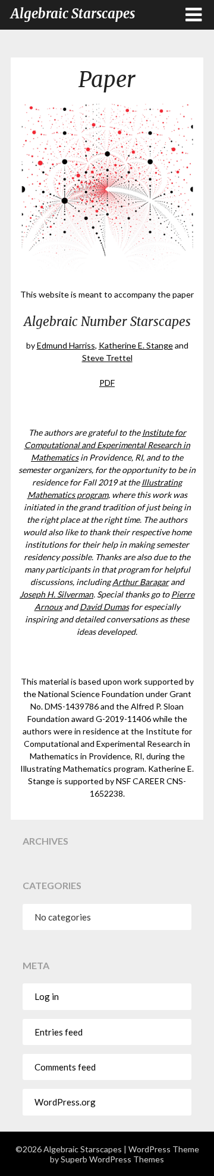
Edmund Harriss (66, 345)
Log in (46, 996)
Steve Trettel (107, 358)
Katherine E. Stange (136, 345)
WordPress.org (65, 1102)
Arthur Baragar (140, 582)
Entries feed (58, 1032)
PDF (107, 383)
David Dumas (104, 607)
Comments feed (65, 1067)
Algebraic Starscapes (73, 13)
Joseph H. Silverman (56, 594)
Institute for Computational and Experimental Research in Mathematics (107, 444)
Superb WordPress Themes (112, 1159)
